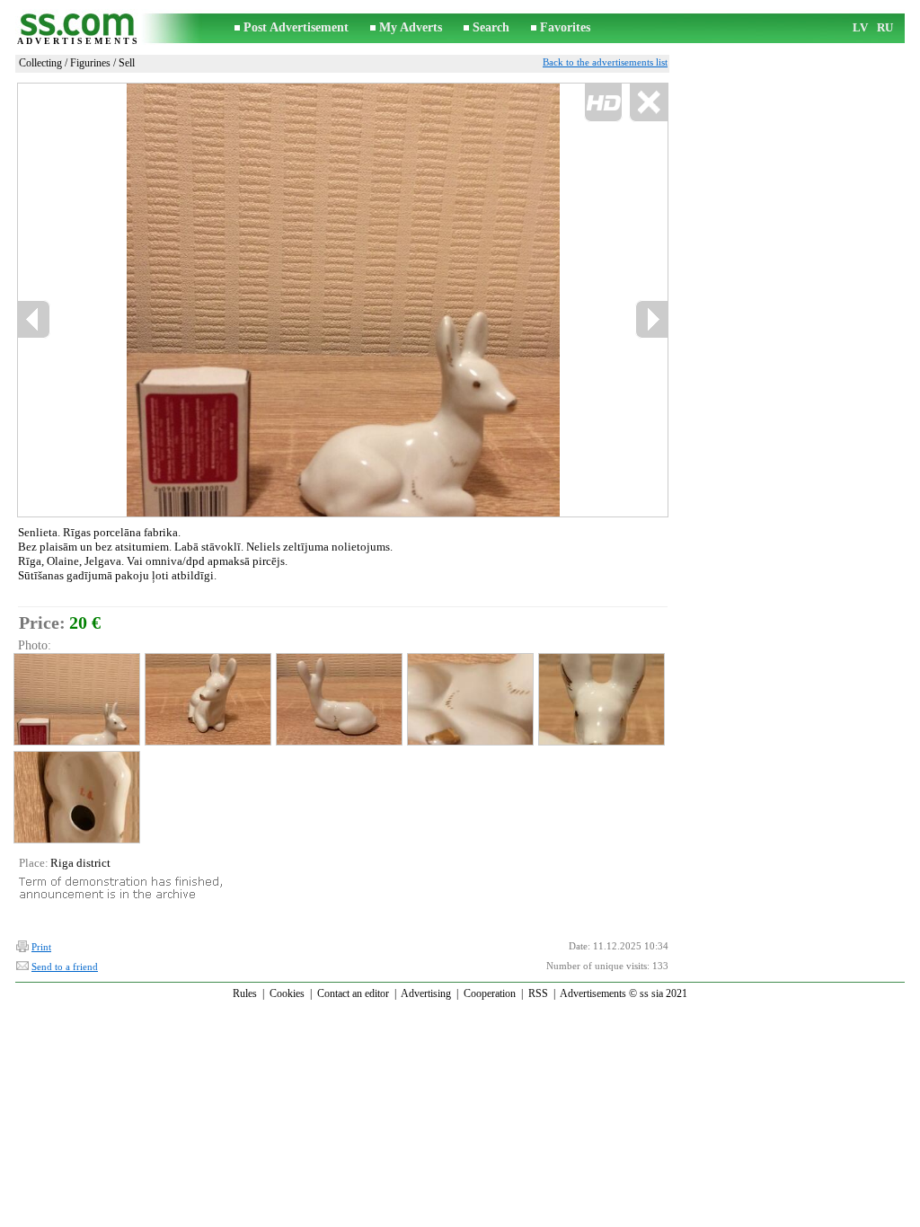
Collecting (40, 63)
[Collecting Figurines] (75, 699)
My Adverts (410, 27)
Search (491, 27)
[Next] (651, 319)
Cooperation (490, 993)
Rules (245, 993)
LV (860, 27)
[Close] (648, 103)
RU (885, 27)
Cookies (287, 993)
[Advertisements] (78, 28)
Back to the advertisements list (605, 62)
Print (41, 946)
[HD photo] (342, 299)
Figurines (90, 63)
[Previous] (170, 300)
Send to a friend (64, 966)
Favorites (565, 27)
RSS (538, 993)
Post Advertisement (296, 27)
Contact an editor (353, 993)
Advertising (426, 993)
